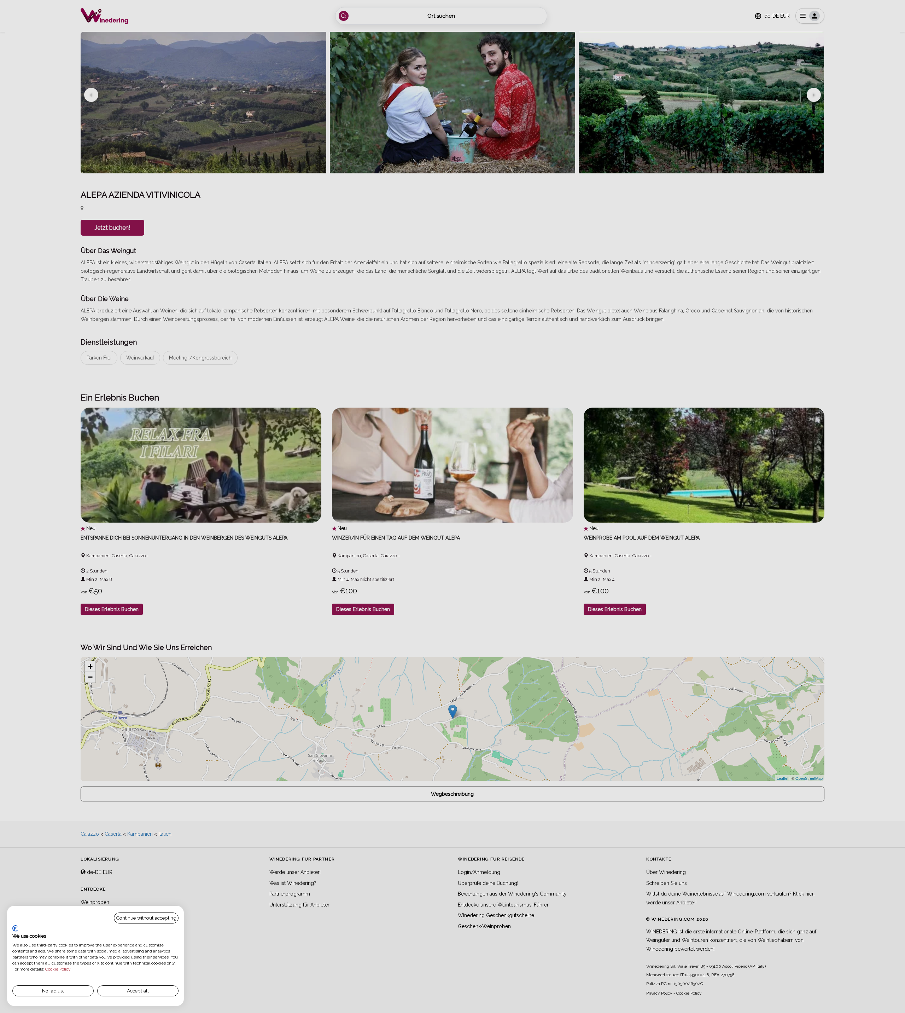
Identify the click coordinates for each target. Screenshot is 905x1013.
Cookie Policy (57, 969)
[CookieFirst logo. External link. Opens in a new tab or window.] (15, 928)
